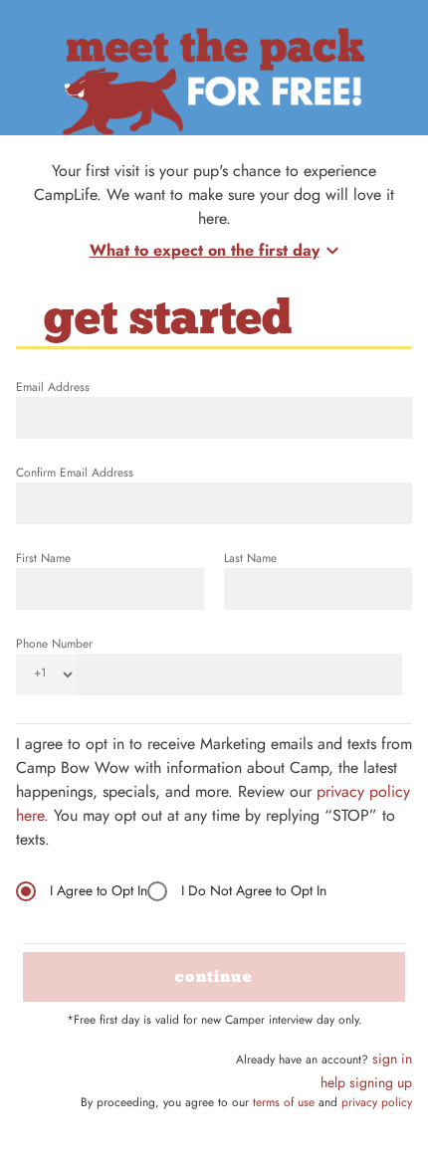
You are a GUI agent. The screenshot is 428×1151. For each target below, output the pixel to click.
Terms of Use (284, 1102)
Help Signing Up (366, 1082)
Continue (213, 976)
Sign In (392, 1058)
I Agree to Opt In (98, 890)
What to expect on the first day (205, 250)
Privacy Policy (376, 1102)
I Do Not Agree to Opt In (253, 890)
